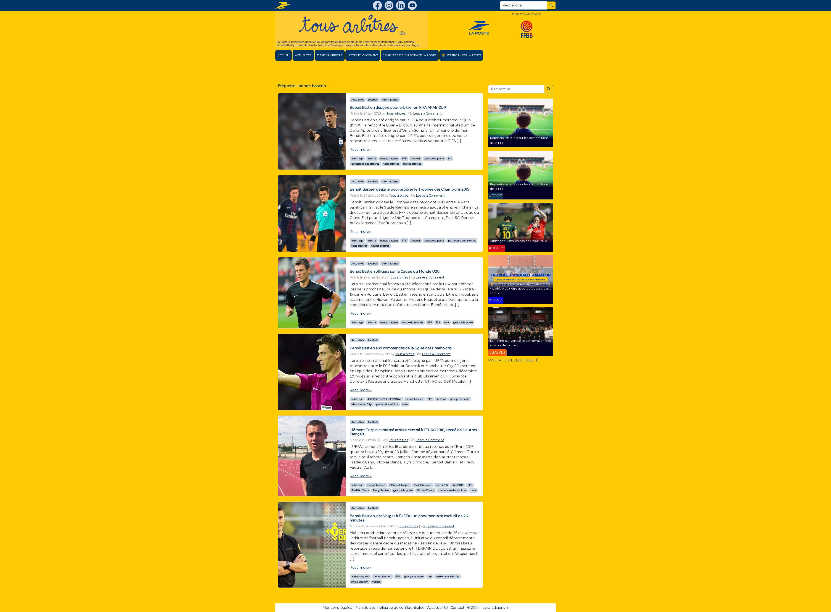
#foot (495, 196)
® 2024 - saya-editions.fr (487, 608)
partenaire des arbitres (365, 163)
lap (430, 576)
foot (446, 322)
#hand (495, 300)
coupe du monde (412, 322)
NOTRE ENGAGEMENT (363, 55)
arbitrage (357, 158)
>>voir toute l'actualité (513, 360)
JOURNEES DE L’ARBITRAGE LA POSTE (409, 55)
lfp (449, 158)
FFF (404, 158)
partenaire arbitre (387, 404)
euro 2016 (442, 485)
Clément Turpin (399, 485)
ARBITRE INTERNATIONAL (384, 399)
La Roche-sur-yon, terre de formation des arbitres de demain (520, 343)
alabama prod (360, 576)
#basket (497, 352)
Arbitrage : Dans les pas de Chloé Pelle (518, 241)
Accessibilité (437, 608)
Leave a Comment (427, 113)
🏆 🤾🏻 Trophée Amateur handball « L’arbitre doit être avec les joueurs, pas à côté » (520, 288)
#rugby (496, 248)
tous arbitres (391, 163)
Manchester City (361, 404)
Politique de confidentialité (400, 608)
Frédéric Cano (360, 490)
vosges (376, 581)
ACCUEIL (283, 55)
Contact (457, 608)
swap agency (359, 581)
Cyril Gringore (422, 485)
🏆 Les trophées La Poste (461, 55)
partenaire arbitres (447, 576)
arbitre (371, 158)
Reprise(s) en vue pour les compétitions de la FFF (519, 186)
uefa (405, 404)
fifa (438, 322)
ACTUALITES (303, 55)
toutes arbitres (412, 163)
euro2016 (457, 485)
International (390, 99)
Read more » (361, 149)
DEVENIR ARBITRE (329, 55)
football (373, 99)
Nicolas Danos (425, 490)
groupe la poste (434, 158)
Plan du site (365, 608)
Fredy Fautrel (381, 490)
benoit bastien (389, 158)
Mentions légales (337, 608)
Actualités (357, 99)
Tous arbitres (396, 113)
